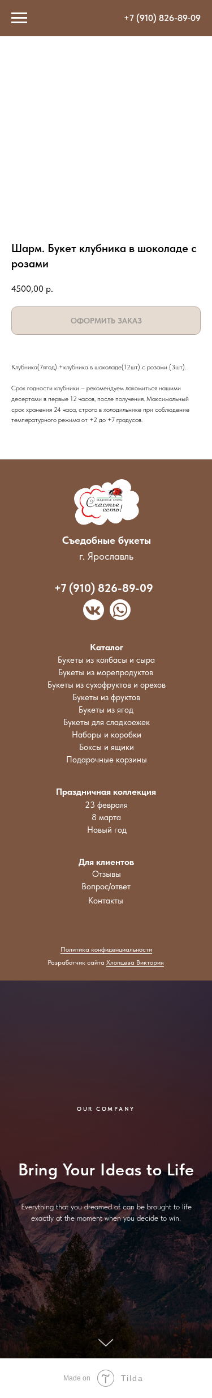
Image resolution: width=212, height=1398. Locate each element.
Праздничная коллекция (106, 791)
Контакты (105, 901)
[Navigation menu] (19, 18)
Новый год (107, 830)
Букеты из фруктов (106, 697)
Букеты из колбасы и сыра (106, 660)
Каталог (106, 647)
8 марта (106, 817)
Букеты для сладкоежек (106, 722)
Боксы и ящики (106, 747)
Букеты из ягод (106, 710)
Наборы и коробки (106, 735)
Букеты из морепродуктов (105, 672)
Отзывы (106, 874)
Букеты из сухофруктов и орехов (106, 685)
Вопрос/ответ (106, 886)
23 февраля (106, 805)
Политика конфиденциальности (106, 949)
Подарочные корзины (106, 760)
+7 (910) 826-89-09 (162, 17)
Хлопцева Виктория (135, 962)
